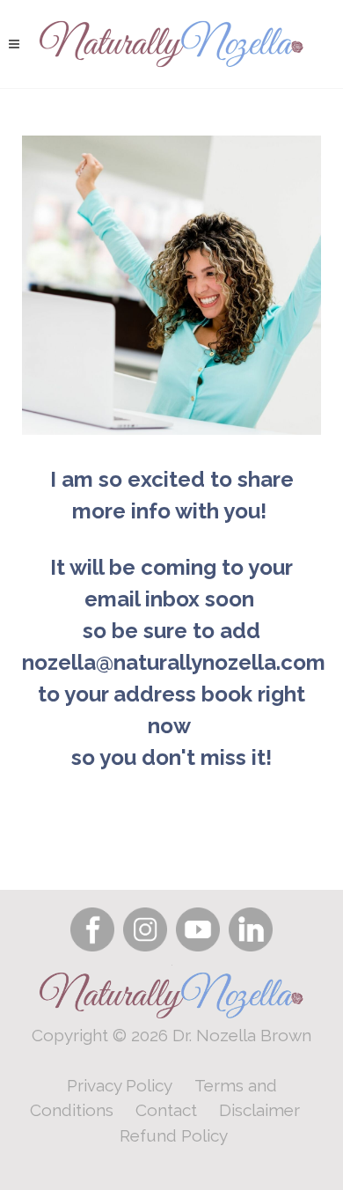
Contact (166, 1110)
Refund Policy (174, 1135)
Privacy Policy (119, 1085)
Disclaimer (259, 1110)
